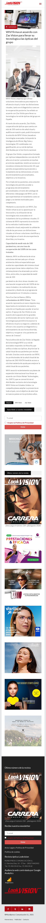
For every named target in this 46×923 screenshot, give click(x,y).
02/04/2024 (12, 27)
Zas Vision (28, 402)
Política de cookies (12, 852)
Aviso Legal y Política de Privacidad (19, 848)
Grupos (9, 11)
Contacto (26, 919)
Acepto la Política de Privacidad (20, 423)
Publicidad (18, 919)
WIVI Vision (18, 402)
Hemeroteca (9, 919)
